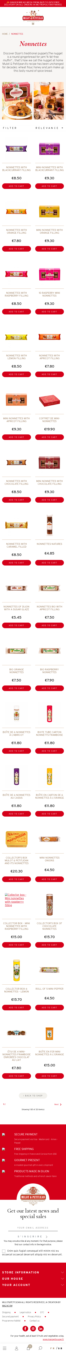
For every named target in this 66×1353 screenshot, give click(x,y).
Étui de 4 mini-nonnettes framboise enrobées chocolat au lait (16, 1055)
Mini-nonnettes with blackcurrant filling (49, 168)
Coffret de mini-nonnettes (49, 420)
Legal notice (26, 1312)
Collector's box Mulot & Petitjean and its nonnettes (17, 860)
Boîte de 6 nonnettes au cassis (16, 796)
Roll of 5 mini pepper (49, 988)
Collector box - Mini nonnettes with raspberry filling (16, 926)
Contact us (34, 1320)
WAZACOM (7, 1305)
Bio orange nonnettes (16, 671)
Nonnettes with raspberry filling (16, 294)
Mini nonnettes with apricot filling (16, 420)
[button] (40, 1348)
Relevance (48, 128)
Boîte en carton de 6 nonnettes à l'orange (49, 796)
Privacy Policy (34, 1316)
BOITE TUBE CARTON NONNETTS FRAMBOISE (49, 733)
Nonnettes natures (49, 544)
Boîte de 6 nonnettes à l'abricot (16, 733)
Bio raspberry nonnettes (49, 671)
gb (60, 1348)
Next (58, 1104)
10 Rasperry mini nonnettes (49, 294)
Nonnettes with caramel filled (16, 545)
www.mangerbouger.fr (53, 1339)
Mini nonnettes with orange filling (49, 231)
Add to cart (16, 186)
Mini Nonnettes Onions (49, 859)
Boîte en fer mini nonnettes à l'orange (49, 1053)
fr (52, 1348)
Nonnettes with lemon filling (16, 357)
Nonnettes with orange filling (16, 231)
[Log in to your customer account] (16, 1348)
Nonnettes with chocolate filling (16, 482)
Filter (10, 128)
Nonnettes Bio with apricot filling (49, 608)
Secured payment (10, 1316)
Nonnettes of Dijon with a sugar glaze (16, 608)
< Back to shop (33, 1095)
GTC (42, 1312)
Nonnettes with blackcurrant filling (16, 168)
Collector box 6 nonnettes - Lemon (16, 990)
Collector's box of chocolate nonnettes (49, 926)
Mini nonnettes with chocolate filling (49, 482)
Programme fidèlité (11, 1320)
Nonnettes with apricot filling (49, 357)
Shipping (6, 1312)
